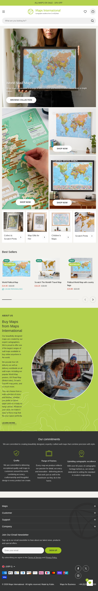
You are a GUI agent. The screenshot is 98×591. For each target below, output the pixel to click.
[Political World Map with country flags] (81, 268)
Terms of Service (35, 557)
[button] (26, 262)
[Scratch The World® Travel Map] (49, 268)
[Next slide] (93, 300)
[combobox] (49, 21)
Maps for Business (68, 584)
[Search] (92, 20)
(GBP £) (9, 566)
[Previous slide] (85, 300)
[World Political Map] (16, 268)
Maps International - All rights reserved (24, 584)
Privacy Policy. (51, 557)
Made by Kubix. (47, 584)
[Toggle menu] (3, 11)
